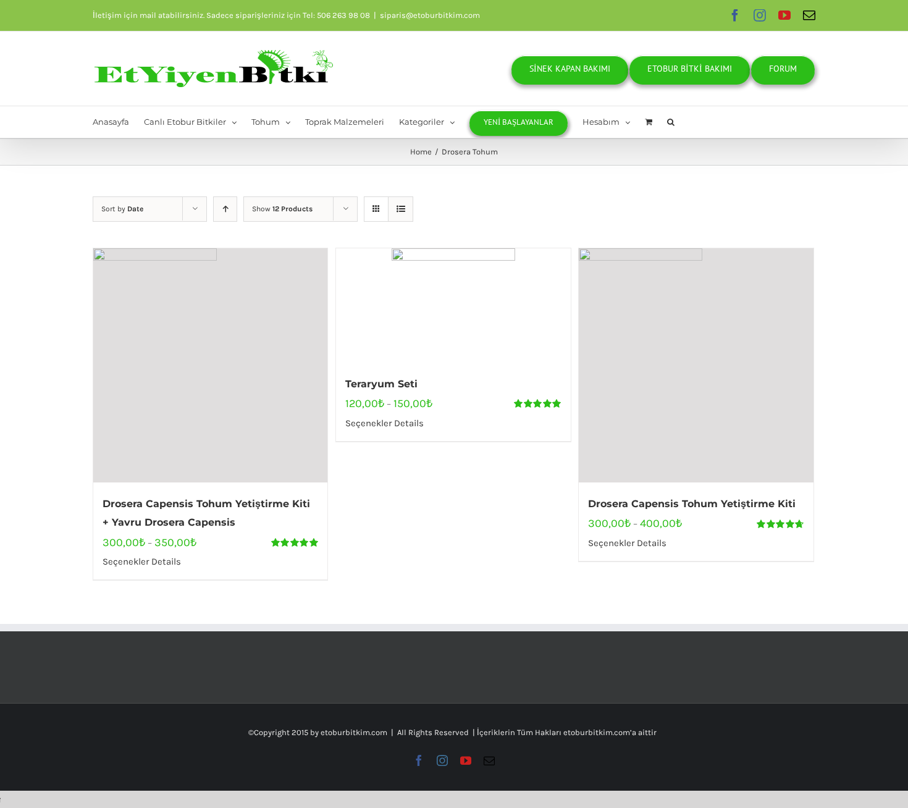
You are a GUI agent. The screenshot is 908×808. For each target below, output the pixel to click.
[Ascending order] (225, 209)
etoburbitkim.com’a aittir (609, 732)
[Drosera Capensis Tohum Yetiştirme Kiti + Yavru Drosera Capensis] (210, 365)
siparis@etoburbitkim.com (430, 15)
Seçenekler (126, 561)
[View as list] (401, 209)
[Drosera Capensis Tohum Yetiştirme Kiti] (696, 365)
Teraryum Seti (381, 384)
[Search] (671, 122)
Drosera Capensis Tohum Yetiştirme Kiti (692, 504)
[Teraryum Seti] (453, 305)
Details (165, 561)
